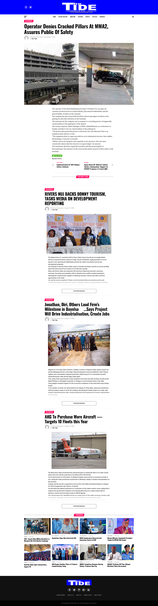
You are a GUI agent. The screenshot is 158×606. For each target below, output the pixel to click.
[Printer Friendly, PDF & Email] (57, 155)
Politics (94, 17)
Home (54, 17)
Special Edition (62, 17)
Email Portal (97, 595)
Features (80, 17)
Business (102, 17)
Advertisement (61, 595)
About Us (78, 595)
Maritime (72, 17)
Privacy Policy (88, 595)
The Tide (34, 38)
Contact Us (70, 595)
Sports (87, 17)
